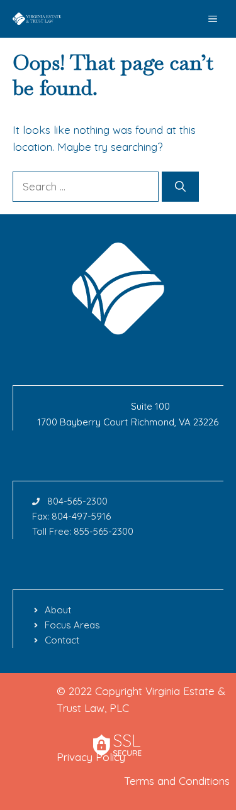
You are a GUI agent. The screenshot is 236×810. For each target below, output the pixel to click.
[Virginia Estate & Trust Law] (37, 18)
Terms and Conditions (177, 780)
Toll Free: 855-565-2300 (82, 531)
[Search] (180, 187)
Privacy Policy (91, 756)
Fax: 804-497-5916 (71, 516)
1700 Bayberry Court (82, 422)
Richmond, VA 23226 (174, 422)
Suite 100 (150, 406)
